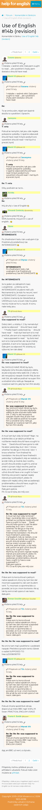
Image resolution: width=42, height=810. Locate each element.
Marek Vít (16, 76)
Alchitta (11, 193)
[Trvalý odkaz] (24, 63)
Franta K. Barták (18, 716)
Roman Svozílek (22, 599)
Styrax (10, 226)
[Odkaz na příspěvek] (7, 86)
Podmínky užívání (16, 802)
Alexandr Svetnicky (20, 210)
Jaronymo (12, 118)
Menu (37, 4)
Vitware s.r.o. (28, 796)
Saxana (14, 58)
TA (15, 311)
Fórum (9, 15)
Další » (36, 52)
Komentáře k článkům (25, 15)
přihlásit (15, 773)
